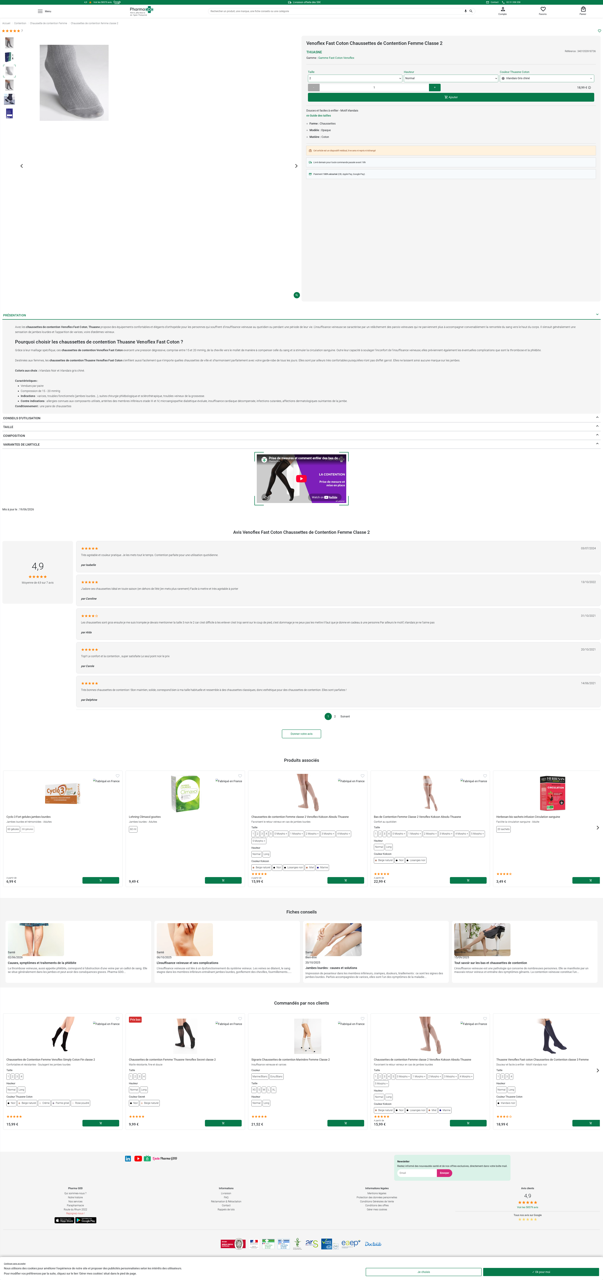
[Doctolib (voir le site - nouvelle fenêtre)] (373, 1244)
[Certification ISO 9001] (233, 1244)
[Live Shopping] (147, 1158)
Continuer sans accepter (15, 1263)
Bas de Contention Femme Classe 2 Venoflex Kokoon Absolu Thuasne (417, 816)
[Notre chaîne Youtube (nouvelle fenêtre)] (138, 1158)
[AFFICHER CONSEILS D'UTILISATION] (597, 418)
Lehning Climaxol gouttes (145, 816)
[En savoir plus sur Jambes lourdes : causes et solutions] (375, 936)
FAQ (226, 1197)
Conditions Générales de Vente (377, 1201)
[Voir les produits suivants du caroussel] (598, 827)
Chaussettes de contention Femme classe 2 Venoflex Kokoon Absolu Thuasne (300, 816)
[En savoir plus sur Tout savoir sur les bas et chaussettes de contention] (524, 936)
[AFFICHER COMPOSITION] (597, 435)
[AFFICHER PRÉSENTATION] (597, 315)
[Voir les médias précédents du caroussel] (21, 166)
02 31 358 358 (513, 2)
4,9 (38, 566)
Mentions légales (376, 1193)
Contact (495, 2)
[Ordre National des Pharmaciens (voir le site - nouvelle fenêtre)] (297, 1244)
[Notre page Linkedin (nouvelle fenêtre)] (128, 1158)
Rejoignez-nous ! (75, 1213)
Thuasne (314, 52)
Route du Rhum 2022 (75, 1209)
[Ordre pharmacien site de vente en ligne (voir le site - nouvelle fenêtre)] (268, 1244)
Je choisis (424, 1272)
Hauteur (409, 72)
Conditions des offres (377, 1205)
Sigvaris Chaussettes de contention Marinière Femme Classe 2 (290, 1059)
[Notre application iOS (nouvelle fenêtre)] (64, 1220)
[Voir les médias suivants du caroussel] (296, 166)
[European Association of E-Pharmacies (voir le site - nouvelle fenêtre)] (351, 1244)
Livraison (226, 1193)
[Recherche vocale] (465, 11)
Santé (11, 952)
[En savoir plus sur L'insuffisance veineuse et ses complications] (227, 936)
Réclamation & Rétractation (226, 1201)
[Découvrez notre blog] (165, 1158)
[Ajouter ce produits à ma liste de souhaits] (599, 31)
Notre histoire (75, 1197)
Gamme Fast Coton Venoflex (336, 57)
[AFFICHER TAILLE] (597, 426)
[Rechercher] (471, 11)
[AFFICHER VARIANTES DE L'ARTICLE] (597, 444)
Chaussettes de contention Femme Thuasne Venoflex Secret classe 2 (172, 1059)
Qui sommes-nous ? (75, 1193)
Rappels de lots (226, 1209)
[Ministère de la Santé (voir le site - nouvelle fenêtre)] (254, 1244)
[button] (40, 11)
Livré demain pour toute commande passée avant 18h (339, 162)
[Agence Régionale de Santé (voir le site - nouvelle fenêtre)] (312, 1244)
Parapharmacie (75, 1205)
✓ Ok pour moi (541, 1272)
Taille (311, 72)
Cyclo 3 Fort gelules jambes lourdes (28, 816)
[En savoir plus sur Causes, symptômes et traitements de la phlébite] (78, 936)
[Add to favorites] (117, 776)
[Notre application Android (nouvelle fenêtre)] (85, 1220)
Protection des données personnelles (377, 1197)
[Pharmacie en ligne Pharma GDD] (141, 11)
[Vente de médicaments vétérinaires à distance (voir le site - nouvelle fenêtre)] (284, 1244)
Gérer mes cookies (377, 1209)
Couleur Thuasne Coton (514, 72)
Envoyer (444, 1172)
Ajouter (453, 97)
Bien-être (311, 957)
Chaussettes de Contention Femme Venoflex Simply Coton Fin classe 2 (50, 1059)
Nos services (75, 1201)
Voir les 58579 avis (102, 2)
